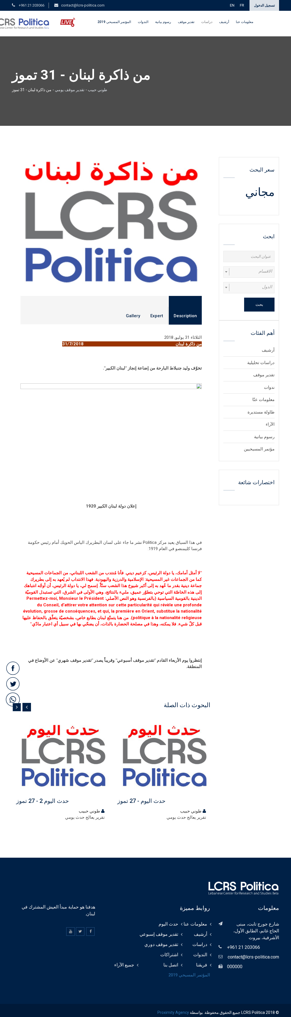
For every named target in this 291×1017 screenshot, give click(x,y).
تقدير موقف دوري (161, 944)
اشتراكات (169, 954)
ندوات (269, 387)
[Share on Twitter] (13, 684)
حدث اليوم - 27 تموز (141, 800)
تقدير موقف (186, 22)
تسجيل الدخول (264, 5)
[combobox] (249, 272)
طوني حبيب (97, 89)
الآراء (270, 424)
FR (242, 5)
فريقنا (201, 965)
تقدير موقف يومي (69, 89)
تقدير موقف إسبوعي (159, 934)
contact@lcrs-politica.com (83, 5)
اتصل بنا (170, 965)
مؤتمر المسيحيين (259, 449)
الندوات (143, 22)
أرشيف (224, 22)
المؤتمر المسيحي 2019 (114, 22)
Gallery (133, 315)
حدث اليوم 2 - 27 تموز (42, 800)
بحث (259, 304)
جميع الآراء (124, 965)
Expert (156, 315)
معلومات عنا (244, 22)
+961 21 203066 (31, 5)
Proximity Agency (173, 1012)
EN (232, 5)
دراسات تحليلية (261, 362)
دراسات (206, 22)
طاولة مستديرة (261, 412)
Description (185, 315)
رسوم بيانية (163, 22)
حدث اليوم (168, 924)
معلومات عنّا (263, 399)
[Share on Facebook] (13, 668)
